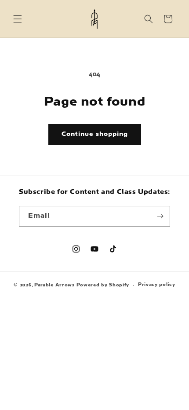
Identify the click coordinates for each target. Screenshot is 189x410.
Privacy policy (156, 284)
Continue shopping (95, 134)
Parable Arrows (54, 285)
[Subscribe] (160, 216)
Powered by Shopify (103, 285)
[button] (17, 19)
